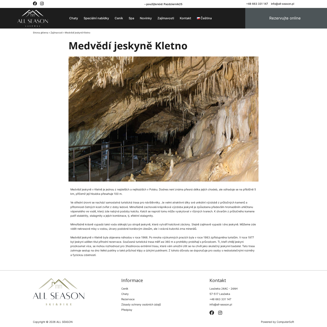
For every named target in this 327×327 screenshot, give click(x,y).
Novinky (146, 18)
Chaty (73, 18)
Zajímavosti (165, 18)
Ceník (119, 18)
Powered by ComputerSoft (277, 321)
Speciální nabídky (96, 18)
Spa (131, 18)
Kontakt (185, 18)
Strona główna (40, 32)
